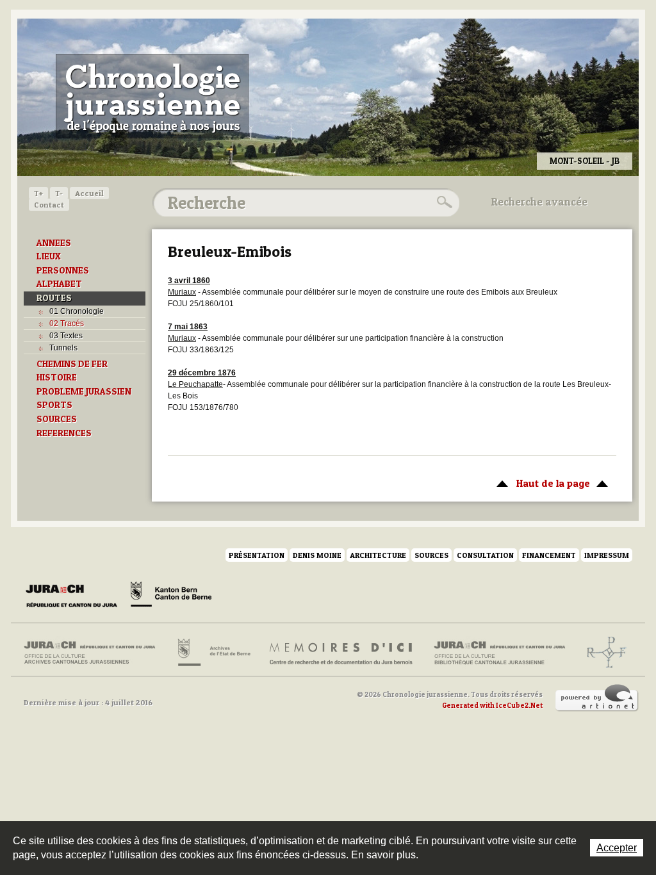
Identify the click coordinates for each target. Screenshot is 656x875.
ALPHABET (59, 284)
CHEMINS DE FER (72, 364)
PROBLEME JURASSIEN (84, 391)
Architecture (378, 555)
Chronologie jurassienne (152, 96)
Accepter (616, 847)
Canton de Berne (171, 596)
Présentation (256, 555)
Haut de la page (540, 483)
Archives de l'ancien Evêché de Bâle (602, 652)
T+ (38, 193)
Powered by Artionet (597, 698)
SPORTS (54, 405)
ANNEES (54, 243)
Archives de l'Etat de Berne (213, 652)
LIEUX (49, 256)
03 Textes (66, 335)
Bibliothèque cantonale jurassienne (500, 652)
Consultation (485, 555)
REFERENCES (64, 433)
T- (59, 193)
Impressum (606, 555)
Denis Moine (317, 555)
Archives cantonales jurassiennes (94, 652)
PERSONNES (63, 270)
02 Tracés (66, 323)
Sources (431, 555)
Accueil (89, 193)
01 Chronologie (76, 311)
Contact (49, 204)
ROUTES (54, 298)
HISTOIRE (57, 377)
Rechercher (442, 202)
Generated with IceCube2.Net (492, 705)
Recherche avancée (539, 201)
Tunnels (63, 347)
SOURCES (57, 419)
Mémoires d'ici (342, 652)
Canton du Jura (75, 596)
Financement (549, 555)
